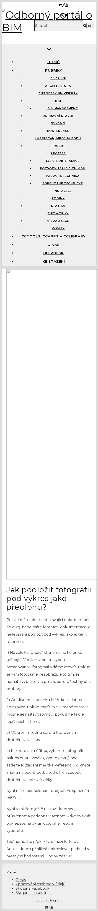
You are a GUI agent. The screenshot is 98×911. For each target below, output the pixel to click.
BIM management (62, 108)
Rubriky (53, 70)
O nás (53, 244)
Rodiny (58, 198)
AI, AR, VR (58, 78)
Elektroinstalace (63, 160)
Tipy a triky (58, 213)
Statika (58, 205)
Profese (58, 153)
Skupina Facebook (32, 888)
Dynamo (58, 123)
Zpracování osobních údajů (40, 884)
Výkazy (58, 228)
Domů (53, 62)
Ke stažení (53, 261)
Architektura (58, 85)
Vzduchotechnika (63, 175)
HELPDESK (53, 253)
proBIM (58, 145)
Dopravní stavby (58, 115)
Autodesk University (58, 93)
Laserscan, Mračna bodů (58, 138)
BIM (58, 100)
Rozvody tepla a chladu (62, 168)
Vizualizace (58, 220)
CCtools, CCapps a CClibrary (53, 236)
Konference (58, 130)
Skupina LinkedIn (31, 893)
